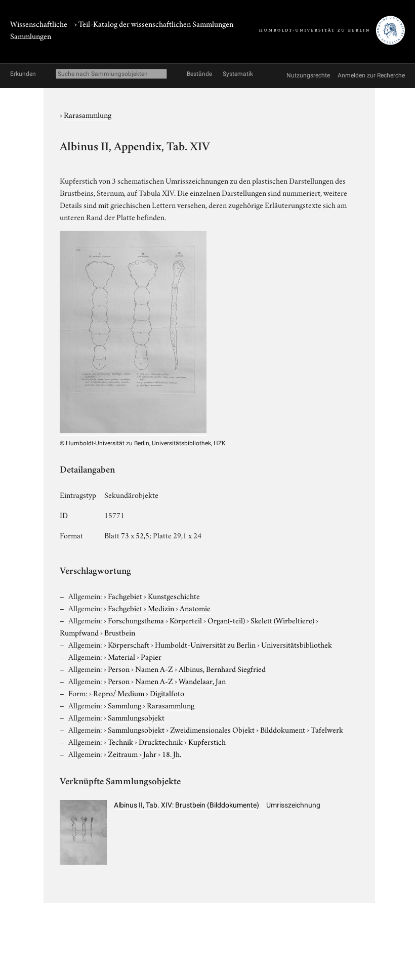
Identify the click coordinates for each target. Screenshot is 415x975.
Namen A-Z (154, 668)
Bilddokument (282, 729)
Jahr (149, 753)
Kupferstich (207, 741)
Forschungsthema (136, 619)
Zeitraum (123, 753)
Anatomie (195, 607)
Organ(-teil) (226, 619)
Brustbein (119, 632)
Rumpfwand (79, 632)
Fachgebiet (125, 595)
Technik (120, 741)
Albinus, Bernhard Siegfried (222, 668)
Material (121, 656)
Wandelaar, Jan (202, 680)
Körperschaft (128, 644)
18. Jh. (171, 753)
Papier (151, 656)
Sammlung (124, 704)
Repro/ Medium (118, 692)
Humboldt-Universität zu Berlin (205, 644)
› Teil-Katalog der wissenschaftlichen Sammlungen (153, 23)
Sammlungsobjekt (136, 717)
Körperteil (186, 619)
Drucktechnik (161, 741)
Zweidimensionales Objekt (212, 729)
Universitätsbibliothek (296, 644)
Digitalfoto (167, 692)
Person (119, 668)
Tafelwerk (327, 729)
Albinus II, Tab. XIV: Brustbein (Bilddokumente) (186, 805)
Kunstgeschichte (174, 595)
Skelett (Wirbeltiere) (282, 619)
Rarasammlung (87, 114)
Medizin (161, 607)
